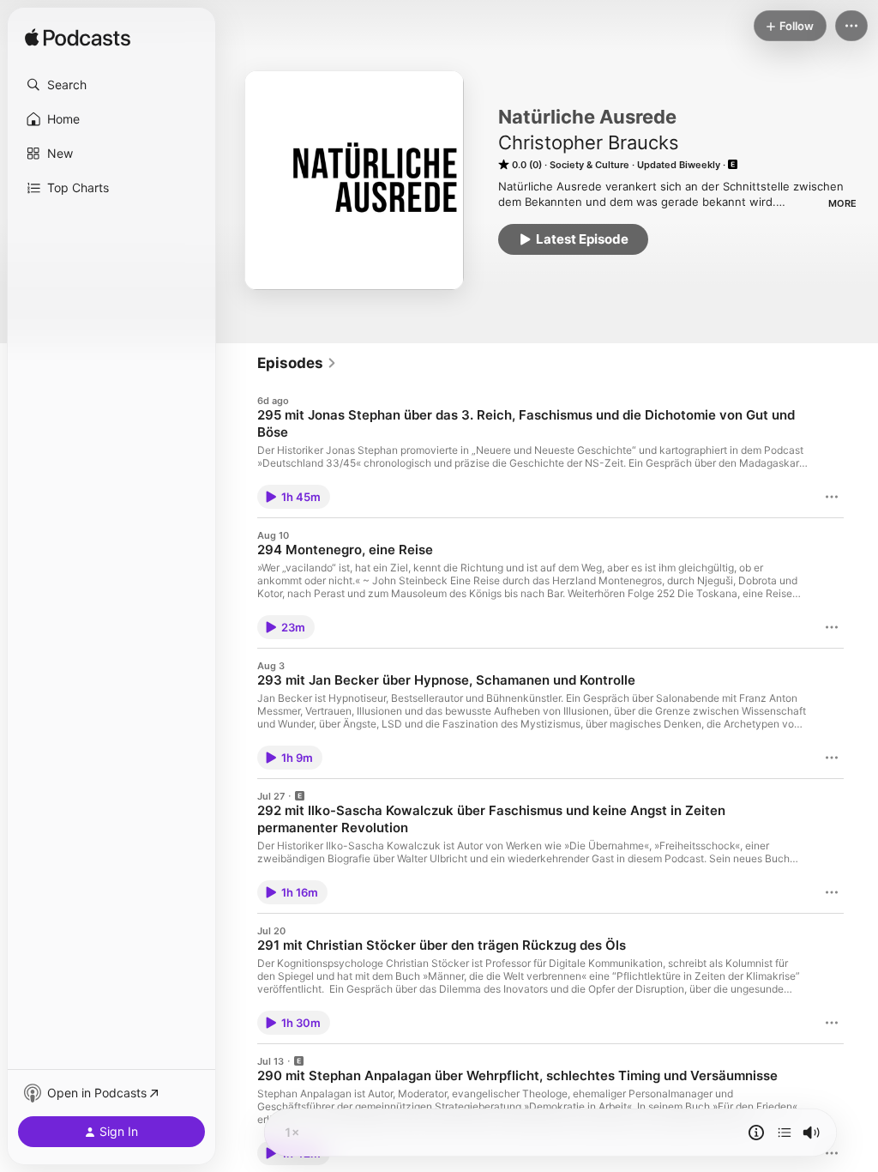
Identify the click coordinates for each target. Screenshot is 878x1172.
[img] (77, 38)
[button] (111, 85)
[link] (297, 362)
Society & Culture (589, 165)
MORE (842, 203)
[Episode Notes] (756, 1133)
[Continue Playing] (784, 1133)
